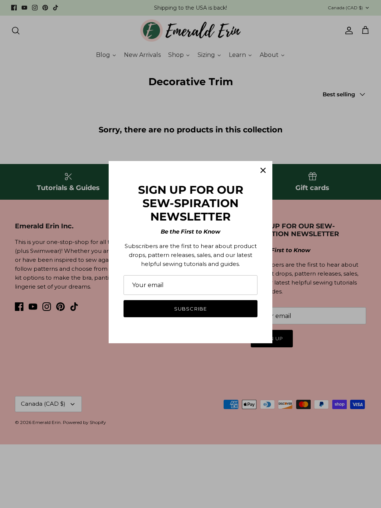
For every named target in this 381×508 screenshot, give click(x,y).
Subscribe (190, 309)
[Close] (263, 170)
